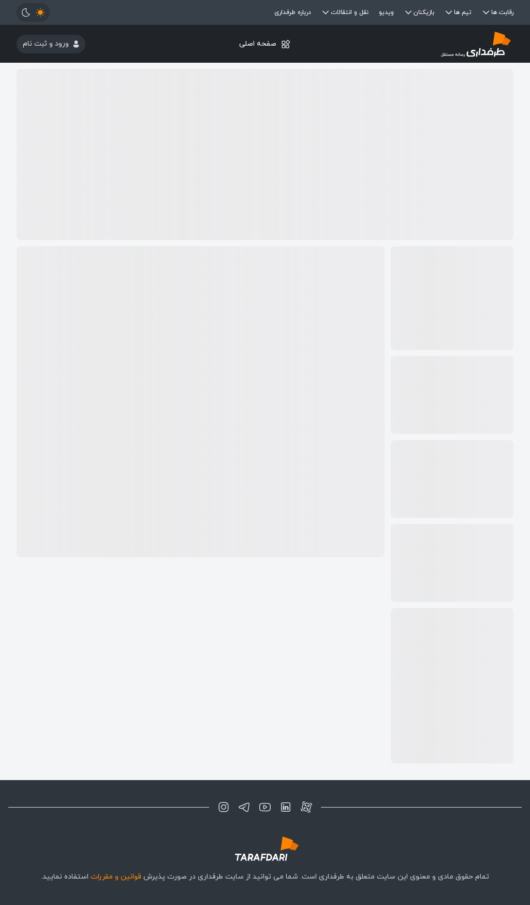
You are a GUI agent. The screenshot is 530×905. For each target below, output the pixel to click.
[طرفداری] (430, 44)
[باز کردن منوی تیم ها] (449, 12)
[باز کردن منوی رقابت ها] (486, 12)
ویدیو (386, 12)
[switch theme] (33, 12)
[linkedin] (285, 807)
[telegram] (244, 807)
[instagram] (223, 807)
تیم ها (463, 12)
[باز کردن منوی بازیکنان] (408, 12)
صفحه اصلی (257, 44)
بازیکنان (424, 12)
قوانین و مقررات (116, 877)
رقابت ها (502, 12)
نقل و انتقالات (350, 12)
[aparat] (306, 807)
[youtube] (265, 807)
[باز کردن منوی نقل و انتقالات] (325, 12)
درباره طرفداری (292, 12)
